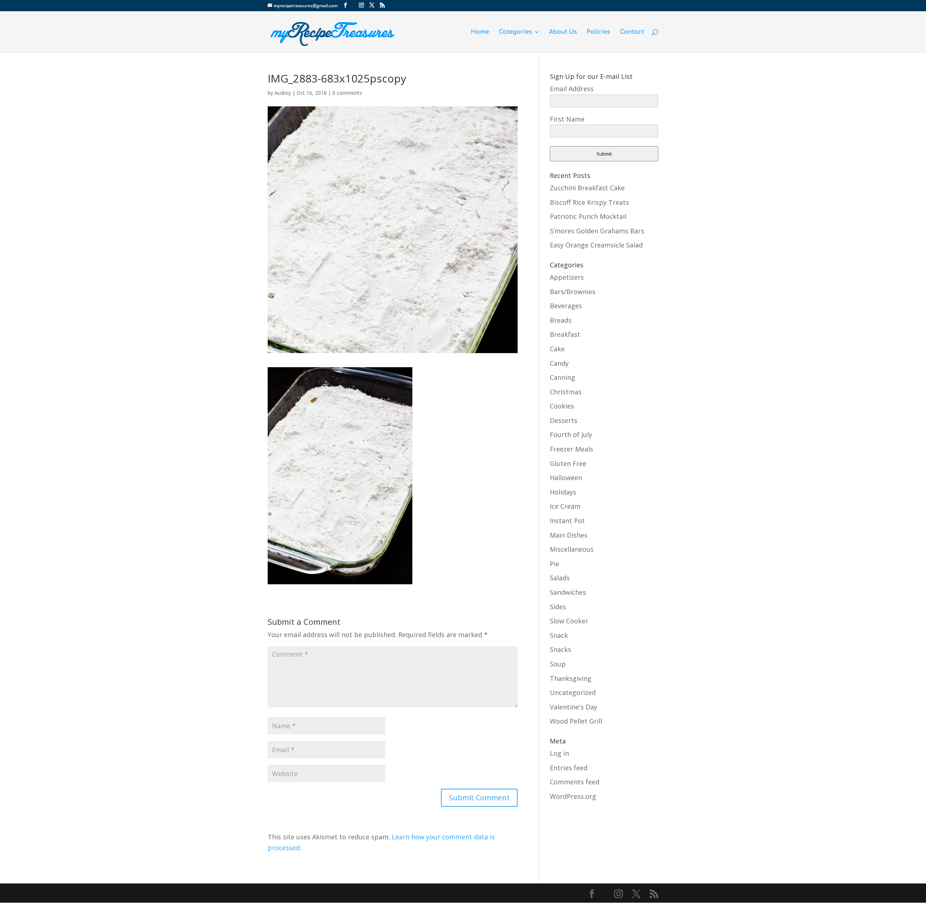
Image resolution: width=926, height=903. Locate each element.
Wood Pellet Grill (576, 721)
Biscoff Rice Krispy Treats (589, 202)
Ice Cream (565, 506)
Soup (558, 664)
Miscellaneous (572, 549)
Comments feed (574, 781)
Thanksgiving (570, 678)
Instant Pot (567, 520)
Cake (557, 348)
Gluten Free (568, 463)
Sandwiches (568, 592)
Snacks (560, 649)
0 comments (347, 92)
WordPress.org (573, 796)
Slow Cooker (569, 620)
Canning (562, 377)
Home (480, 32)
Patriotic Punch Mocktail (588, 216)
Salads (560, 577)
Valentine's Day (573, 707)
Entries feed (568, 767)
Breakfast (565, 334)
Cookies (562, 406)
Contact (632, 32)
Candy (559, 363)
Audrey (283, 92)
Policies (598, 32)
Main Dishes (568, 535)
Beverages (566, 305)
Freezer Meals (571, 449)
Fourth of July (571, 434)
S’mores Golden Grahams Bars (597, 230)
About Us (563, 32)
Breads (561, 320)
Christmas (566, 391)
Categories (515, 32)
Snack (559, 635)
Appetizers (567, 277)
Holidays (563, 492)
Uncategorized (573, 692)
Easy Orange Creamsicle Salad (596, 245)
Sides (558, 606)
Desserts (563, 420)
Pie (554, 563)
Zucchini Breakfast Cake (587, 187)
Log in (559, 753)
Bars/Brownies (572, 291)
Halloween (566, 477)
